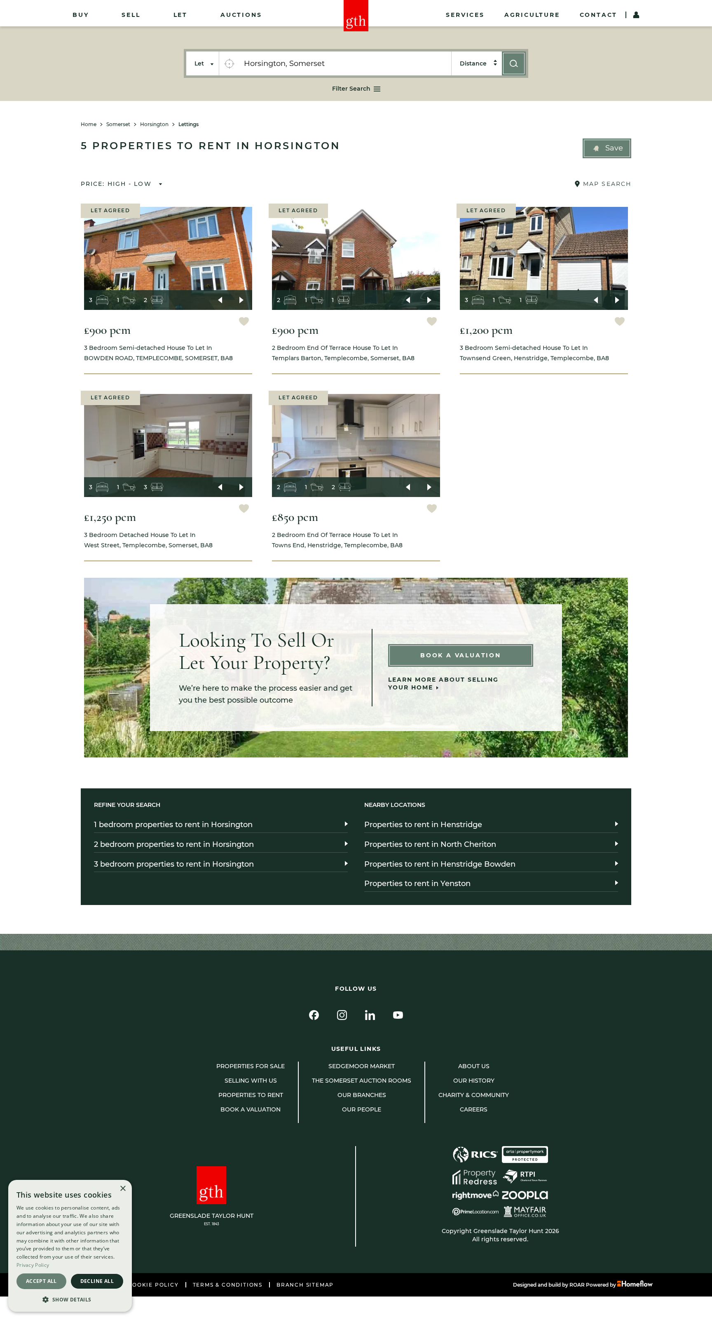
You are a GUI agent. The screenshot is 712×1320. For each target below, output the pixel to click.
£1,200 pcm (486, 330)
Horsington (154, 124)
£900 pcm (107, 330)
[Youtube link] (398, 1015)
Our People (361, 1109)
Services (465, 15)
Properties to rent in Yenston (417, 883)
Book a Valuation (460, 655)
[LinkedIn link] (370, 1015)
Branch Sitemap (305, 1285)
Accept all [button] (41, 1281)
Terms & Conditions (227, 1285)
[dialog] (70, 1246)
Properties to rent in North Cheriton (430, 844)
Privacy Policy (32, 1264)
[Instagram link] (342, 1015)
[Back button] (220, 300)
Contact (599, 15)
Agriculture (532, 15)
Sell (131, 15)
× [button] (122, 1189)
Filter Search (351, 88)
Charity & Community (473, 1095)
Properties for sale (250, 1066)
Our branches (361, 1095)
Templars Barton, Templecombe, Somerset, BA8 (343, 353)
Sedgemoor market (361, 1066)
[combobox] (345, 63)
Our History (473, 1080)
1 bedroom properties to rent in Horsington (173, 824)
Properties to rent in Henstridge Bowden (439, 864)
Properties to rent (250, 1095)
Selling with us (251, 1080)
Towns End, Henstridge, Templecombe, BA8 (337, 540)
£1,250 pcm (110, 517)
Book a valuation (250, 1109)
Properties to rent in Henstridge (423, 824)
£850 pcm (295, 517)
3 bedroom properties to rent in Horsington (174, 864)
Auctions (241, 15)
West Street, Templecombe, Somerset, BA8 (148, 540)
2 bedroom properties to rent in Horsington (174, 844)
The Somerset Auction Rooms (361, 1080)
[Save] (244, 322)
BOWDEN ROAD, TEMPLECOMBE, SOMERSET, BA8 (158, 353)
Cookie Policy (153, 1285)
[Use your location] (229, 63)
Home (88, 124)
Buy (81, 15)
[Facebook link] (314, 1015)
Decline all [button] (97, 1281)
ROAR (577, 1285)
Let (180, 15)
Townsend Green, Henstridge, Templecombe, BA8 (534, 353)
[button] (607, 148)
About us (474, 1066)
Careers (473, 1109)
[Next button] (241, 300)
